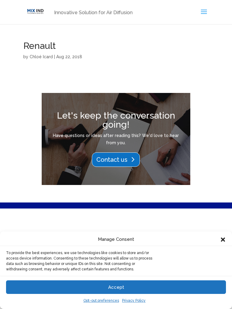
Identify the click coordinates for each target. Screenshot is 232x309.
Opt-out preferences (101, 300)
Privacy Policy (134, 300)
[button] (223, 240)
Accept (116, 287)
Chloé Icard (41, 56)
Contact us (111, 159)
